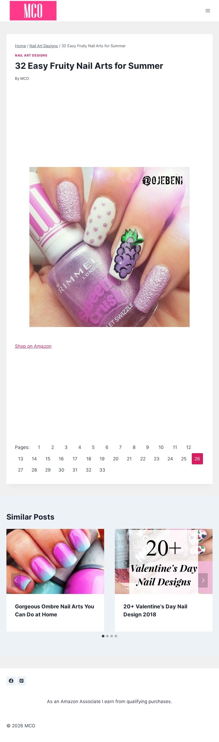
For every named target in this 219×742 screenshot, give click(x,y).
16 (61, 458)
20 (116, 458)
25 (183, 458)
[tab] (103, 636)
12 (188, 447)
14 (34, 458)
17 (75, 458)
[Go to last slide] (16, 580)
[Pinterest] (21, 680)
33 (102, 470)
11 (175, 447)
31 (74, 470)
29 (48, 470)
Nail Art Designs (31, 55)
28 (34, 470)
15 (47, 458)
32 (88, 470)
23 (156, 458)
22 (143, 458)
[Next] (203, 580)
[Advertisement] (109, 127)
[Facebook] (10, 680)
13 (20, 458)
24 (170, 458)
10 (161, 447)
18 (88, 458)
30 (61, 470)
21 (129, 458)
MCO (24, 78)
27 (20, 470)
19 (102, 458)
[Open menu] (208, 10)
